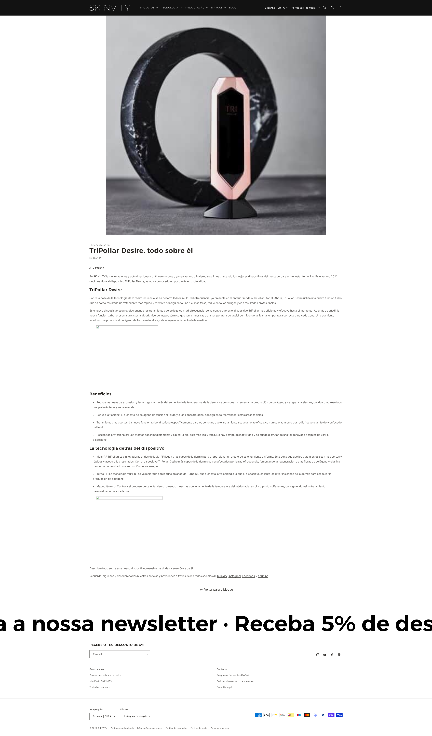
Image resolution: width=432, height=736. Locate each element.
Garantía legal (224, 687)
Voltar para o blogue (218, 589)
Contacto (222, 669)
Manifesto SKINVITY (100, 681)
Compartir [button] (98, 267)
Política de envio (199, 728)
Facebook (248, 576)
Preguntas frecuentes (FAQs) (233, 675)
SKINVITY (99, 276)
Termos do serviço (220, 728)
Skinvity (222, 576)
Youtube (263, 576)
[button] (148, 7)
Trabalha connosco (99, 687)
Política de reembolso (176, 728)
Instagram (234, 576)
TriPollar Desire (134, 281)
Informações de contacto (149, 728)
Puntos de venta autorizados (105, 675)
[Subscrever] (146, 654)
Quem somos (96, 669)
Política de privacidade (122, 728)
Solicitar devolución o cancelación (235, 681)
